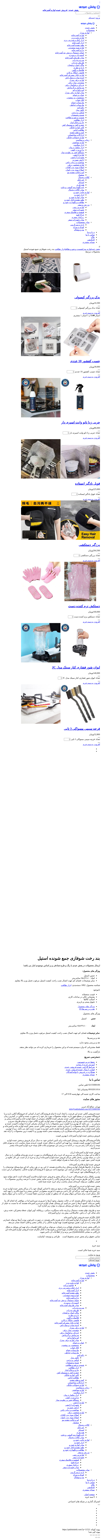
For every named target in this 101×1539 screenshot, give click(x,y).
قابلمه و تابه (68, 1285)
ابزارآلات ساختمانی (76, 135)
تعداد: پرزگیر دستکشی (90, 555)
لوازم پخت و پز (77, 38)
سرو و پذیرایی (78, 60)
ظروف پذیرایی (77, 63)
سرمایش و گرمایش (75, 87)
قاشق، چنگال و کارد (75, 73)
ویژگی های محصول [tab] (86, 1006)
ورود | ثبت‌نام (94, 18)
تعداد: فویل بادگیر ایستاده (89, 494)
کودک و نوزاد (78, 227)
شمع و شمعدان (77, 115)
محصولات (90, 30)
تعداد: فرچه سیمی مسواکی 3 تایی (85, 739)
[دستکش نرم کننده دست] (60, 600)
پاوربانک (80, 180)
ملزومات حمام (77, 102)
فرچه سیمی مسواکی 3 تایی (82, 728)
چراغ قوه (80, 215)
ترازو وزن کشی (77, 150)
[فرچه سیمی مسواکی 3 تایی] (60, 723)
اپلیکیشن (91, 240)
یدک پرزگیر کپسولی (87, 297)
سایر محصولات (82, 222)
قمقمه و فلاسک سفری (74, 212)
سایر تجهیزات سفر (76, 220)
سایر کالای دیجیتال (76, 190)
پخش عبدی (90, 28)
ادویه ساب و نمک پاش (74, 78)
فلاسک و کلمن (78, 70)
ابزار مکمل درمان (76, 147)
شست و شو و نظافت (74, 117)
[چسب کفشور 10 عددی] (60, 355)
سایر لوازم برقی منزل (74, 92)
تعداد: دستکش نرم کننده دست (87, 617)
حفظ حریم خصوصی (86, 1062)
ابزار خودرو (79, 195)
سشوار (81, 175)
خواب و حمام (78, 95)
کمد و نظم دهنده (77, 132)
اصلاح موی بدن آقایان (74, 167)
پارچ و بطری (78, 68)
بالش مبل (80, 110)
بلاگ (93, 237)
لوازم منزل (84, 33)
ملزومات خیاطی (77, 105)
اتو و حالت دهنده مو (75, 172)
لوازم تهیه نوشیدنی (76, 48)
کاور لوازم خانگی (76, 127)
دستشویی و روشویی (75, 97)
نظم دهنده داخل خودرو (74, 200)
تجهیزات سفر (78, 210)
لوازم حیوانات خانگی (75, 137)
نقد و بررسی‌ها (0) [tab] (87, 1009)
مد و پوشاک (79, 230)
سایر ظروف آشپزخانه (74, 58)
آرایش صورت (78, 160)
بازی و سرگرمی (77, 225)
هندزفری (80, 185)
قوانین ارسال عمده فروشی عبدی (80, 1069)
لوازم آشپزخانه (77, 35)
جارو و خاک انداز (77, 122)
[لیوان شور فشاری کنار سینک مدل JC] (60, 662)
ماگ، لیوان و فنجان (75, 65)
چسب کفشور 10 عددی (85, 361)
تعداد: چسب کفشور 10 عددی (87, 372)
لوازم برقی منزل (76, 80)
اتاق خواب (79, 100)
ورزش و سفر (83, 205)
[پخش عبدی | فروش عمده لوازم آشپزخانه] (88, 25)
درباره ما (91, 232)
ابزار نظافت (79, 120)
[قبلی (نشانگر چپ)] (99, 1537)
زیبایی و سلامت (82, 140)
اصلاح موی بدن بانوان (75, 170)
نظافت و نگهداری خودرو (73, 202)
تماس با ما (90, 235)
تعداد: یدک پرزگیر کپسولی (89, 308)
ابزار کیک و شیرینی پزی (74, 40)
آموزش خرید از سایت (85, 1064)
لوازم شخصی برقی (75, 165)
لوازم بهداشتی (78, 142)
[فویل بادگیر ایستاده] (60, 478)
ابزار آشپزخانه (78, 43)
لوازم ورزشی (78, 207)
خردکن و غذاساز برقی (74, 85)
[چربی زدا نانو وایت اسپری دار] (60, 417)
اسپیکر (81, 182)
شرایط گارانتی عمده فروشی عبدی (79, 1067)
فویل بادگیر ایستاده (87, 483)
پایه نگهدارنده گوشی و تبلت (72, 187)
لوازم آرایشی (78, 155)
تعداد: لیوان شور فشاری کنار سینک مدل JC (81, 678)
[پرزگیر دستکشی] (60, 539)
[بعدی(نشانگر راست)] (96, 1537)
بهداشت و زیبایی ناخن (74, 162)
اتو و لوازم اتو (78, 90)
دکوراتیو (80, 107)
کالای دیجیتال (83, 177)
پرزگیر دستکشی (89, 545)
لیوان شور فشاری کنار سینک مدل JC (76, 667)
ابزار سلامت (79, 145)
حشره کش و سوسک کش (73, 125)
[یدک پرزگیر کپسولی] (60, 291)
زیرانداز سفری (78, 217)
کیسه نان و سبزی (76, 55)
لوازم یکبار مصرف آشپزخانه (72, 75)
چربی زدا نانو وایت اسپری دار (80, 422)
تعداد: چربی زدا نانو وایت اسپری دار (85, 433)
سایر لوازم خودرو (76, 197)
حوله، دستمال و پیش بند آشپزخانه (69, 53)
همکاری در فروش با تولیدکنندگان (80, 1072)
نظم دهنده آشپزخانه (75, 45)
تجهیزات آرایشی (77, 157)
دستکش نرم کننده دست (84, 606)
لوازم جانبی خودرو (81, 192)
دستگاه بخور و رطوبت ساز (72, 152)
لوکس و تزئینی (77, 112)
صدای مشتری (88, 242)
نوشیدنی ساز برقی (76, 83)
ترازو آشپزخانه (78, 50)
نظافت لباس (78, 130)
